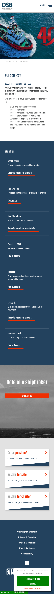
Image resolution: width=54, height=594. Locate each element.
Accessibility (27, 554)
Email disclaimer (27, 548)
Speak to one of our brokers (20, 173)
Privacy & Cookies (27, 537)
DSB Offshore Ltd (11, 61)
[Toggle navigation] (46, 5)
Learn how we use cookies (33, 588)
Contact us (12, 201)
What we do (27, 396)
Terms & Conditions (27, 543)
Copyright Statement (27, 532)
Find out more (14, 256)
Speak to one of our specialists (21, 228)
